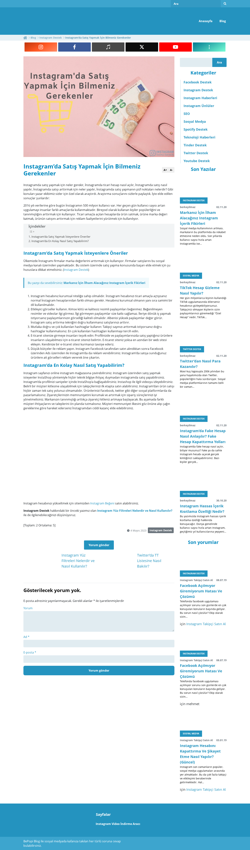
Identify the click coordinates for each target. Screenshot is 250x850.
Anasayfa (205, 21)
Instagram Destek (76, 270)
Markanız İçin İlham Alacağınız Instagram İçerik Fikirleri (104, 283)
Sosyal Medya (195, 121)
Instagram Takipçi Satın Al (206, 624)
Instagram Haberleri (200, 98)
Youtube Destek (197, 161)
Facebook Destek (198, 82)
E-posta (29, 652)
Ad (26, 637)
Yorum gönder (99, 545)
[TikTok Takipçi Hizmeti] (108, 47)
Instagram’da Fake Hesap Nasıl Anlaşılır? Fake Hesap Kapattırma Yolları (203, 436)
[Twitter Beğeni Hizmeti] (142, 47)
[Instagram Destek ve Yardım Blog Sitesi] (51, 21)
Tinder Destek (195, 145)
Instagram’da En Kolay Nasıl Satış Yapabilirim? (60, 241)
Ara (219, 62)
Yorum (28, 608)
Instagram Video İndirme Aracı (118, 824)
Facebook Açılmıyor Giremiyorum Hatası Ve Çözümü (201, 591)
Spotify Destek (196, 129)
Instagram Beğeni (102, 503)
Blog (222, 21)
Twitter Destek (196, 153)
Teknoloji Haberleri (199, 137)
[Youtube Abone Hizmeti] (175, 47)
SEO (187, 113)
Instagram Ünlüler (199, 106)
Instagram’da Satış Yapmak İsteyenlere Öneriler (60, 236)
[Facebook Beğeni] (74, 47)
